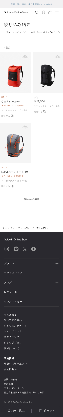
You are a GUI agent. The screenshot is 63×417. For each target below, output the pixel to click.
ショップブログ (13, 342)
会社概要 (9, 369)
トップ (6, 228)
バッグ (16, 228)
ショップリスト (13, 331)
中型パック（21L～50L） (43, 32)
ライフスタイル (14, 32)
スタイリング (11, 336)
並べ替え (49, 410)
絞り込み (19, 410)
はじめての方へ (13, 320)
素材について (11, 348)
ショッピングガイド (15, 325)
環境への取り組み (14, 363)
